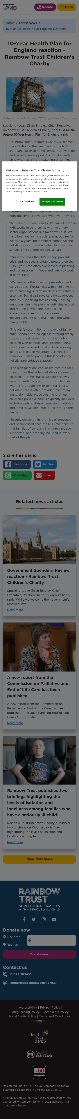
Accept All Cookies (52, 201)
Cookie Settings (25, 201)
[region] (39, 186)
